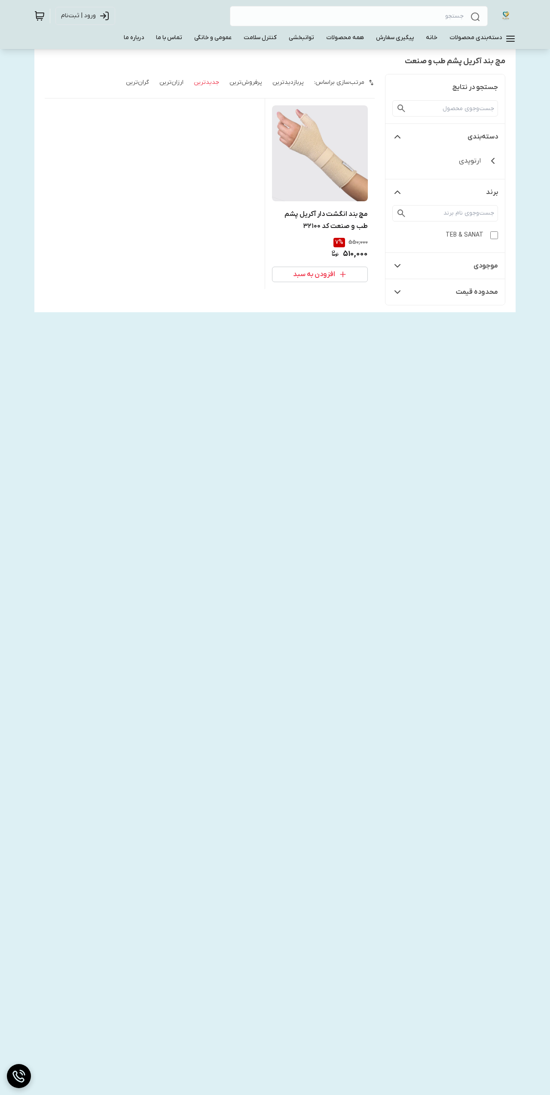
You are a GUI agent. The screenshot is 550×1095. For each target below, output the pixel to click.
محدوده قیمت (477, 292)
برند (492, 192)
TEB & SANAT (464, 235)
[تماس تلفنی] (19, 1076)
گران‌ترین (137, 82)
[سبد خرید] (39, 16)
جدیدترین (206, 82)
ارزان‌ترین (171, 82)
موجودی (486, 265)
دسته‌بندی (483, 136)
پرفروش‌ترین (245, 82)
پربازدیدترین (288, 82)
